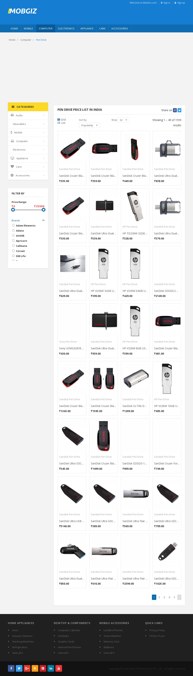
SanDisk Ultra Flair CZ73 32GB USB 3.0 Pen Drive (103, 578)
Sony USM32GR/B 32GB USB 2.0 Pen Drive (72, 348)
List (63, 123)
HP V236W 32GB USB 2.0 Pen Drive (103, 290)
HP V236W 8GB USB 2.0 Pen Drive (135, 348)
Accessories (119, 28)
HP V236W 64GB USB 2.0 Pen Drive (135, 290)
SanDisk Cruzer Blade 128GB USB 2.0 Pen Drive (103, 463)
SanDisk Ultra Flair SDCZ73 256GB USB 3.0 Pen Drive (135, 578)
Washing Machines (23, 641)
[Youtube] (58, 668)
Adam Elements (25, 225)
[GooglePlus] (27, 668)
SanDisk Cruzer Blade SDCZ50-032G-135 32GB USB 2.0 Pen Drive (167, 348)
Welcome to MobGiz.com (143, 2)
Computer (45, 28)
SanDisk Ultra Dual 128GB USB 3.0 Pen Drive (103, 348)
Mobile (28, 28)
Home (14, 28)
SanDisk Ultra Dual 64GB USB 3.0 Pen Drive (72, 290)
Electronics (66, 28)
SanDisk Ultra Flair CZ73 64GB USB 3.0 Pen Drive (135, 521)
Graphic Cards (66, 641)
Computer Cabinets (69, 630)
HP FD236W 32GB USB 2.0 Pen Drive (135, 233)
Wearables (19, 124)
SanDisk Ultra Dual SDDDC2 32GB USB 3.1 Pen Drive (72, 578)
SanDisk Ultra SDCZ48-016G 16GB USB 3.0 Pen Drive (72, 463)
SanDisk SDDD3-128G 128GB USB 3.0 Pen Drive (135, 463)
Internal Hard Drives (69, 647)
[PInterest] (43, 668)
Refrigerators (20, 647)
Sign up (181, 2)
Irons (15, 630)
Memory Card (111, 641)
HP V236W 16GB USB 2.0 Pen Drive (167, 406)
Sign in (166, 2)
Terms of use (157, 636)
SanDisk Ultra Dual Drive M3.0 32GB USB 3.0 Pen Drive (167, 175)
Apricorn (21, 240)
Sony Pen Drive (68, 341)
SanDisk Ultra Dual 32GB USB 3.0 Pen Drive (103, 233)
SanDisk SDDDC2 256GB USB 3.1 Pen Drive (167, 290)
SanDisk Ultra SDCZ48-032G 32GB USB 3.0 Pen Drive (103, 521)
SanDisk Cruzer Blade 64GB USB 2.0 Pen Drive (135, 175)
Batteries (109, 647)
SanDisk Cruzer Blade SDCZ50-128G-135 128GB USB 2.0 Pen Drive (72, 406)
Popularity (87, 125)
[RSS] (35, 668)
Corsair (20, 251)
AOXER (20, 235)
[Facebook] (11, 668)
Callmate (21, 246)
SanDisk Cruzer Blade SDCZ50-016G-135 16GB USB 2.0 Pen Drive (72, 233)
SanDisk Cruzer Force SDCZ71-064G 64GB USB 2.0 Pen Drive (167, 463)
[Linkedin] (50, 668)
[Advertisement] (96, 72)
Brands (16, 220)
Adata (20, 230)
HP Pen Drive (130, 226)
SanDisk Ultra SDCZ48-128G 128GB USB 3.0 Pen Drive (167, 578)
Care (102, 28)
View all (16, 653)
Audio (19, 115)
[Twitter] (19, 668)
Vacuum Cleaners (22, 636)
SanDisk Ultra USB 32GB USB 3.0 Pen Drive (72, 521)
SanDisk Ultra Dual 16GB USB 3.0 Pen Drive (167, 233)
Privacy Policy (157, 630)
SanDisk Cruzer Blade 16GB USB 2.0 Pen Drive (72, 175)
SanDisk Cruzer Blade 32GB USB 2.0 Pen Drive (103, 175)
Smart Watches (112, 636)
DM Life (21, 256)
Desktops (63, 636)
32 (121, 120)
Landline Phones (113, 630)
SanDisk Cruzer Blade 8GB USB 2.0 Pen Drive (103, 406)
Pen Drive (41, 39)
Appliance (87, 28)
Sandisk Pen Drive (69, 169)
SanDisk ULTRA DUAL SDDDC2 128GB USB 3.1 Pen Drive (135, 406)
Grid (63, 119)
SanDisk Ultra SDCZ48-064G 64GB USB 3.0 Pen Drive (167, 521)
